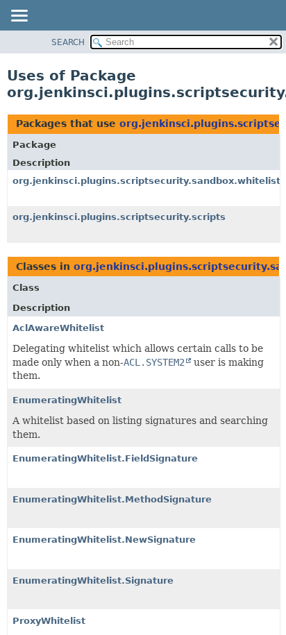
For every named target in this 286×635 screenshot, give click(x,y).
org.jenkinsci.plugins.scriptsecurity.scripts (119, 217)
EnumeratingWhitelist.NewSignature (104, 539)
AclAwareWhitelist (58, 328)
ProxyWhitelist (48, 621)
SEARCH (68, 42)
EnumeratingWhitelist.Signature (93, 580)
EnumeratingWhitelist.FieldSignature (105, 458)
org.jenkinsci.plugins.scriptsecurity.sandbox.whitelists (149, 181)
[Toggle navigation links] (19, 16)
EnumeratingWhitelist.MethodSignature (112, 499)
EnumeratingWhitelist (66, 400)
